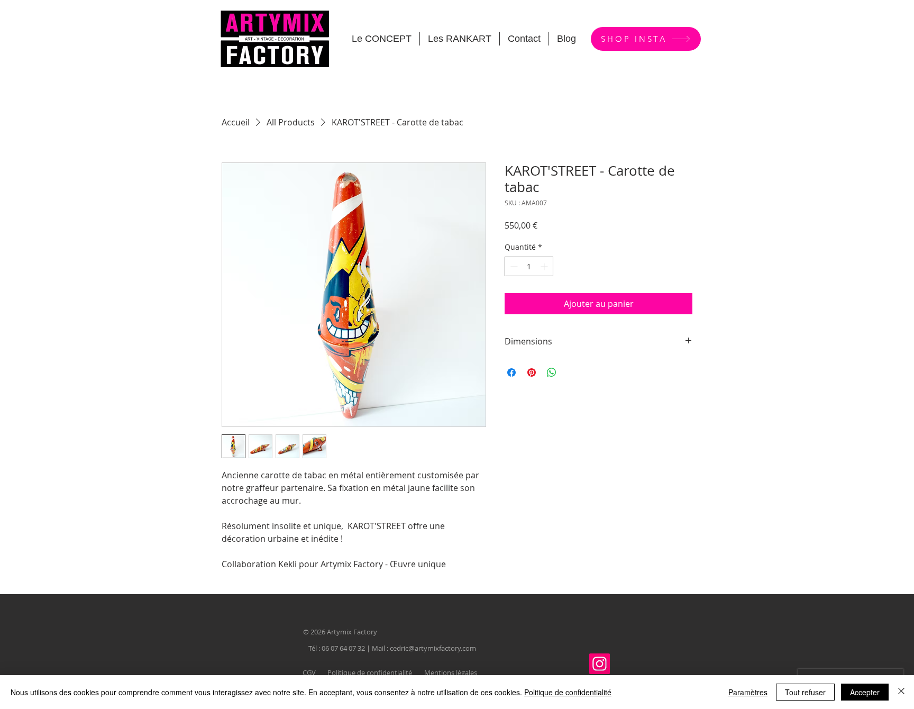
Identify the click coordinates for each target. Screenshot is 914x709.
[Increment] (545, 266)
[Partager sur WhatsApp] (551, 372)
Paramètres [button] (747, 692)
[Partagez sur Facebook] (511, 372)
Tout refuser (805, 692)
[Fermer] (901, 692)
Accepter (865, 692)
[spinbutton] (528, 266)
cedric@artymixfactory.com (433, 648)
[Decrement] (512, 266)
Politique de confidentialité (567, 692)
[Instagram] (599, 663)
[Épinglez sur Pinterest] (531, 372)
